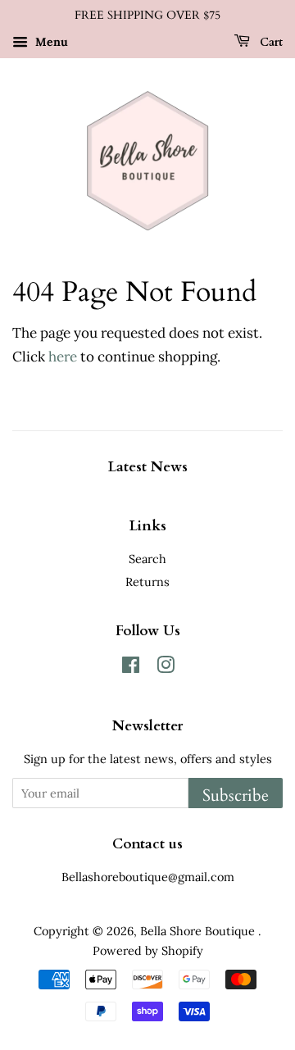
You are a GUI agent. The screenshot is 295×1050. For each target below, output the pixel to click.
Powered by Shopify (148, 950)
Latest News (148, 466)
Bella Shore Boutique (199, 931)
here (62, 357)
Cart (269, 42)
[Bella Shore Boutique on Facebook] (130, 667)
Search (147, 558)
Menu (50, 41)
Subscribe (235, 795)
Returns (147, 581)
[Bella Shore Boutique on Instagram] (166, 667)
